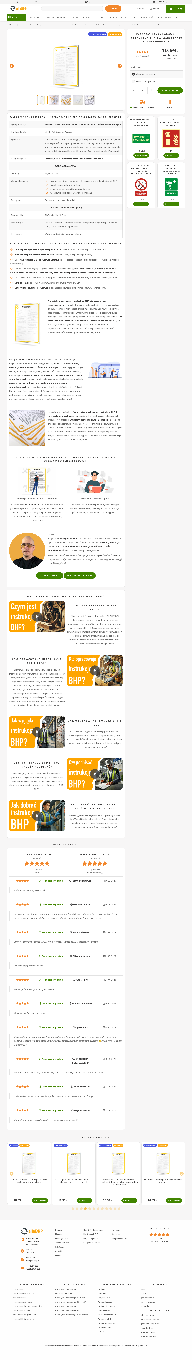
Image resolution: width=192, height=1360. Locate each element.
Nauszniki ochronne (147, 1302)
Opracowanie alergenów (149, 1324)
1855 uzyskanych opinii (159, 1241)
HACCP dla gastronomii (149, 1332)
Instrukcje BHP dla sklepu (22, 1310)
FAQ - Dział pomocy (91, 1238)
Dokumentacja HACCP (148, 1315)
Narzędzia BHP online (91, 1242)
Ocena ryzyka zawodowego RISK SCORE (70, 1302)
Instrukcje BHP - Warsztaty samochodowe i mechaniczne (74, 158)
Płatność (58, 1234)
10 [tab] (110, 1208)
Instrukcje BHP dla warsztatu (23, 1319)
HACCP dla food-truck (148, 1336)
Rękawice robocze (147, 1297)
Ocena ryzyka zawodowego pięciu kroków (71, 1315)
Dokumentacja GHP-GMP (149, 1319)
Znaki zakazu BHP (104, 1319)
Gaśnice (143, 1289)
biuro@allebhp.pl (80, 575)
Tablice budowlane (105, 1310)
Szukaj (114, 9)
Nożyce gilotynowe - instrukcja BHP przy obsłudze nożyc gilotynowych (73, 1181)
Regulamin (116, 1234)
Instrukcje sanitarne (20, 1297)
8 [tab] (102, 1208)
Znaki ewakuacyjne (105, 1302)
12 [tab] (119, 1208)
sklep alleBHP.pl (141, 1345)
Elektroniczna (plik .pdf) (146, 81)
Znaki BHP (101, 1289)
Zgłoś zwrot (60, 1247)
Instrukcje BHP (18, 1289)
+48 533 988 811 (51, 575)
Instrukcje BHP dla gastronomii (24, 1315)
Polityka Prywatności (120, 1238)
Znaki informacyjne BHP (107, 1323)
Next (181, 1173)
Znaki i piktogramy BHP (117, 1284)
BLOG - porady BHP (90, 1234)
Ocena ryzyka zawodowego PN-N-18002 (70, 1297)
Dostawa (58, 1230)
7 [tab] (98, 1208)
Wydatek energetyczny (63, 1293)
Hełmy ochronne (146, 1306)
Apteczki (143, 1293)
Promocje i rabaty (62, 1238)
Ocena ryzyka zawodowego (65, 1289)
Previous (11, 1173)
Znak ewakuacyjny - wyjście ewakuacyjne (141, 122)
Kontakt (58, 1255)
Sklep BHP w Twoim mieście (93, 1230)
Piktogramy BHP (104, 1297)
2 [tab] (77, 1208)
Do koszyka (171, 90)
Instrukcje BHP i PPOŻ (32, 1284)
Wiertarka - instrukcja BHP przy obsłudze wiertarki (163, 1181)
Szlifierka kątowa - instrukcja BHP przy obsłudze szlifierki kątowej (29, 1181)
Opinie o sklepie (159, 1228)
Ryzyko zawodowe (57, 17)
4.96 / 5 (159, 1239)
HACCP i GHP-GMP (159, 1311)
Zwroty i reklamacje (62, 1242)
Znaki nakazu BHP (104, 1327)
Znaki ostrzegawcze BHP (107, 1315)
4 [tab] (85, 1208)
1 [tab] (72, 1208)
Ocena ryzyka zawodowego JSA (67, 1310)
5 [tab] (89, 1208)
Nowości (58, 1251)
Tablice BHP (102, 1293)
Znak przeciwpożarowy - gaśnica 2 (171, 122)
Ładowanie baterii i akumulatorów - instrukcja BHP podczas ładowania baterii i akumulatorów (118, 1182)
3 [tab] (81, 1208)
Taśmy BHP (102, 1332)
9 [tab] (106, 1208)
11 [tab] (115, 1208)
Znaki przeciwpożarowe (107, 1306)
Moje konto (116, 1230)
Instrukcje (35, 17)
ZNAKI (75, 17)
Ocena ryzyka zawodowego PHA (67, 1306)
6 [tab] (93, 1208)
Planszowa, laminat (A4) (145, 74)
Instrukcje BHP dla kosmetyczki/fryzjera (27, 1306)
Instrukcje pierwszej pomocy (23, 1302)
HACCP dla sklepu (146, 1328)
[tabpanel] (29, 1173)
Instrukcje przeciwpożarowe (23, 1293)
